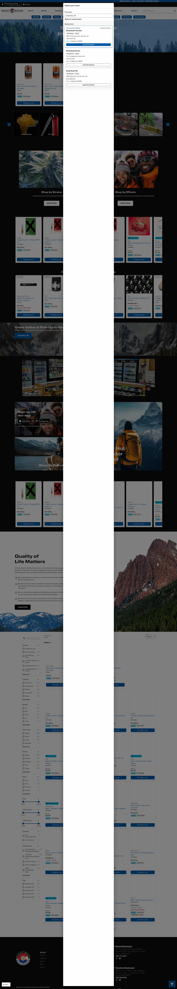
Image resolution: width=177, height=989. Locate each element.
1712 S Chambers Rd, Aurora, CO (75, 56)
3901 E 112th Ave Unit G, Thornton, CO (77, 36)
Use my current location (73, 19)
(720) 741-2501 (70, 58)
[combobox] (87, 15)
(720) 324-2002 (70, 38)
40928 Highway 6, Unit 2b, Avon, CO (76, 76)
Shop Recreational (88, 44)
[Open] (111, 15)
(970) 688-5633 (70, 79)
